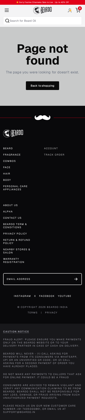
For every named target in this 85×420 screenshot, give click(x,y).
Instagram (22, 296)
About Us (10, 205)
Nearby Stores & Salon (16, 251)
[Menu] (6, 10)
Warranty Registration (14, 260)
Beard (8, 148)
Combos (9, 161)
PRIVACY (51, 312)
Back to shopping (43, 85)
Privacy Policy (15, 233)
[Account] (70, 10)
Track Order (54, 154)
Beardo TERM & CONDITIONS (15, 226)
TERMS (33, 312)
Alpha (8, 211)
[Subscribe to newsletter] (76, 279)
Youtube (64, 296)
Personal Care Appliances (15, 188)
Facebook (47, 296)
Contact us (12, 217)
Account (51, 148)
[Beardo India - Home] (42, 10)
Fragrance (12, 154)
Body (7, 180)
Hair (6, 173)
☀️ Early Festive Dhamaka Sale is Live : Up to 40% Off (42, 2)
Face (6, 167)
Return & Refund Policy (16, 241)
